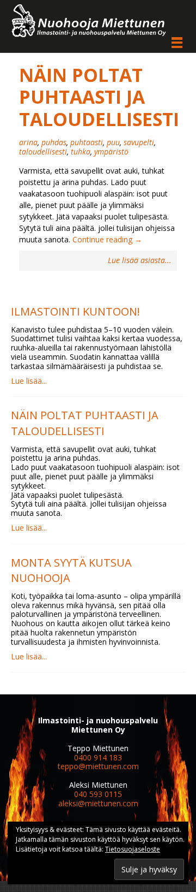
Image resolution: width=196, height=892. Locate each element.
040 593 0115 (98, 794)
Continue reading (107, 239)
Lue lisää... (29, 381)
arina (28, 142)
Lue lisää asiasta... (139, 260)
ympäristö (111, 151)
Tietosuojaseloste (132, 849)
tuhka (80, 151)
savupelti (139, 142)
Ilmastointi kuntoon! (75, 311)
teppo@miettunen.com (98, 766)
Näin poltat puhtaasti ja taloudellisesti (99, 97)
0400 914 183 (98, 757)
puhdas (53, 142)
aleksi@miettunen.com (98, 803)
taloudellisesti (43, 151)
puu (113, 142)
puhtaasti (86, 142)
